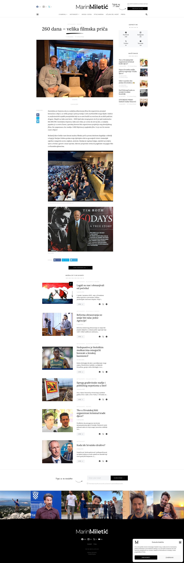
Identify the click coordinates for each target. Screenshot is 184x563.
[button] (180, 542)
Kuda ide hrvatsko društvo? (91, 445)
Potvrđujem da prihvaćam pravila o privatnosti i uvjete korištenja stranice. (106, 483)
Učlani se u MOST (112, 14)
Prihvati (146, 557)
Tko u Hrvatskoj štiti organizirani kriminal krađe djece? (91, 413)
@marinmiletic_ (91, 506)
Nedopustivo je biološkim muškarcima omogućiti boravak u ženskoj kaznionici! (90, 351)
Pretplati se (136, 8)
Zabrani (170, 557)
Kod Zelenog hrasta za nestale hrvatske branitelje (127, 92)
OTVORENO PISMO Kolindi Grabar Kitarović (127, 101)
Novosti (79, 24)
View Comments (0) (79, 267)
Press (123, 14)
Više (79, 304)
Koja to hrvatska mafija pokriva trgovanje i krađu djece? (128, 71)
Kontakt (89, 544)
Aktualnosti (71, 24)
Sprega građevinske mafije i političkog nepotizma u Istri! (91, 384)
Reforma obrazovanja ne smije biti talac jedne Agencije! (89, 317)
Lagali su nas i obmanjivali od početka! (90, 287)
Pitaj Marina (99, 14)
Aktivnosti (74, 14)
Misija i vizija (87, 14)
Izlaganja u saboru (92, 281)
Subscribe (118, 478)
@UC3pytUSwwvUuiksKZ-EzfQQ (137, 4)
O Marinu (62, 14)
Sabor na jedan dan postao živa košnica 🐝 (127, 82)
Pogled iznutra (91, 379)
